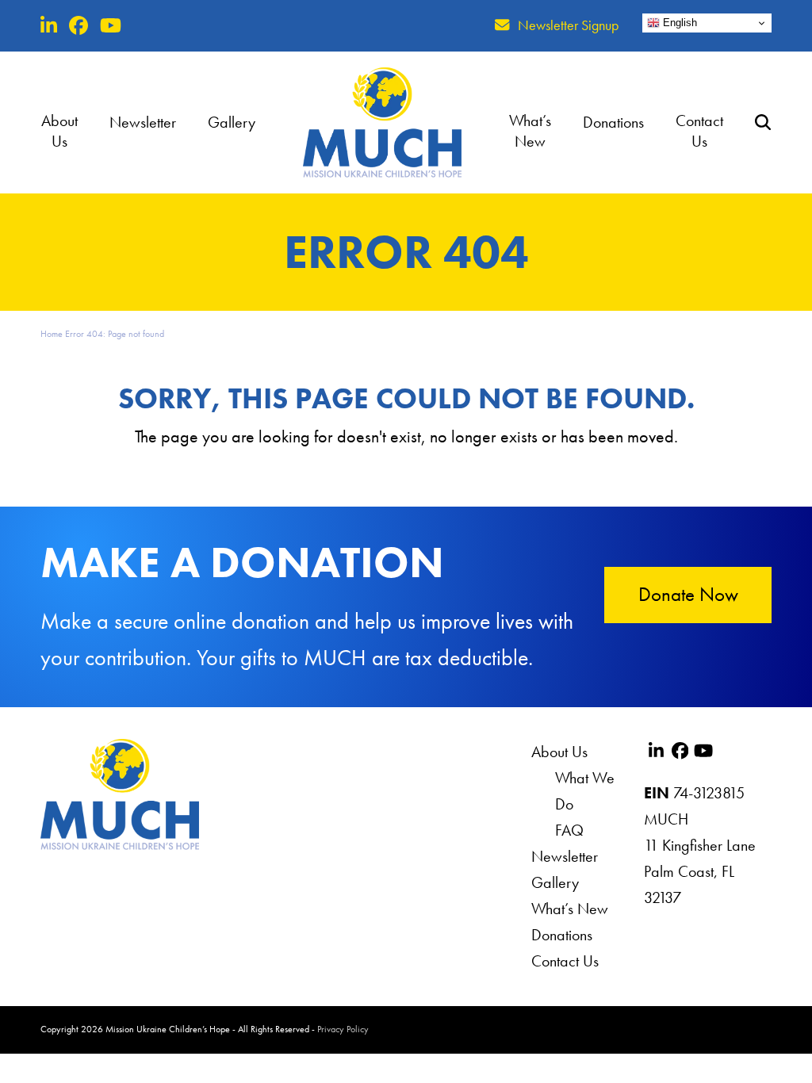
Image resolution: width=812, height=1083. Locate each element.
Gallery (555, 882)
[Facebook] (78, 26)
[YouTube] (110, 26)
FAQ (569, 830)
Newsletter (564, 856)
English (678, 23)
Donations (561, 934)
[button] (763, 122)
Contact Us (565, 961)
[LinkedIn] (48, 26)
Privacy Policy (343, 1029)
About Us (559, 751)
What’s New (569, 908)
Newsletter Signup (568, 25)
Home (51, 333)
